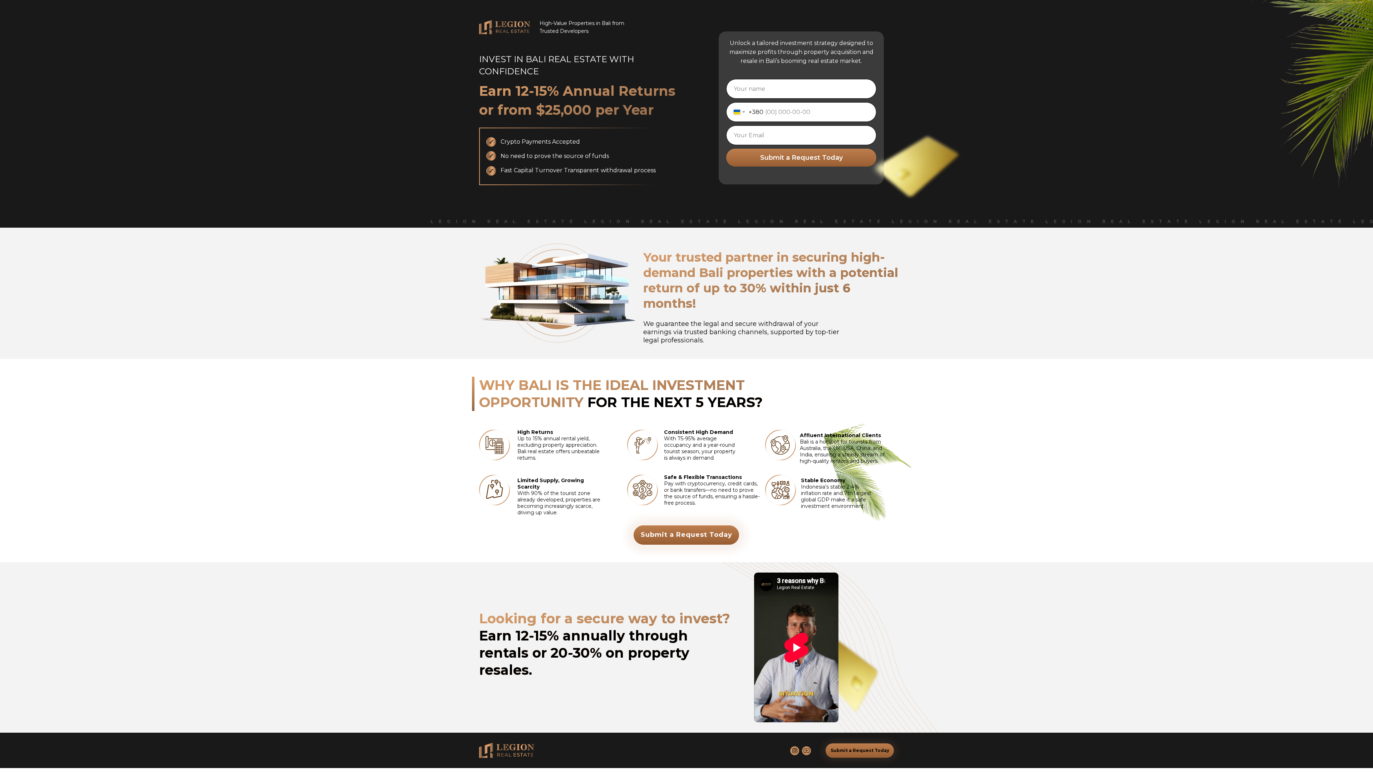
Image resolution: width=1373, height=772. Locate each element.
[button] (686, 535)
